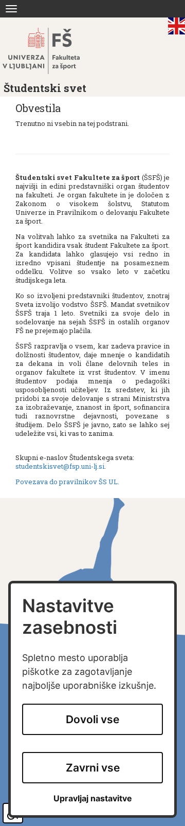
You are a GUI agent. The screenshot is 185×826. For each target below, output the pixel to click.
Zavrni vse (93, 767)
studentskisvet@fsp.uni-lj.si (59, 466)
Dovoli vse (92, 719)
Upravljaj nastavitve (92, 798)
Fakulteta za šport (53, 51)
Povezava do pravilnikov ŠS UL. (67, 481)
